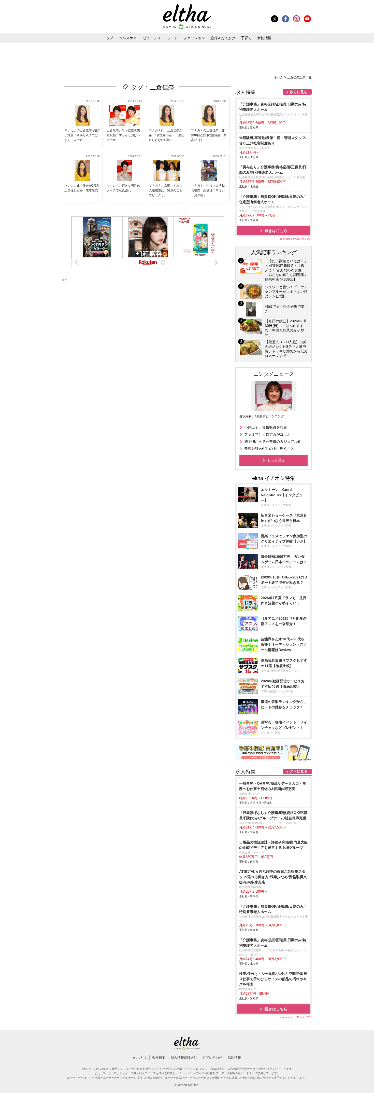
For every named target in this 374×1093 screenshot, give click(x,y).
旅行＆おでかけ (222, 38)
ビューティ (152, 38)
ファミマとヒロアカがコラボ (267, 434)
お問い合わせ (212, 1057)
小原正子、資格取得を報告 (265, 427)
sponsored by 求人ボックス (296, 238)
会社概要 (158, 1057)
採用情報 (234, 1057)
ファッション (194, 38)
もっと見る (276, 460)
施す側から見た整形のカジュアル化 (272, 441)
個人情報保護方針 (184, 1057)
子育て (246, 38)
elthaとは (140, 1057)
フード (172, 38)
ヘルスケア (128, 38)
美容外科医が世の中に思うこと (269, 449)
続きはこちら (276, 230)
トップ (108, 38)
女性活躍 (264, 38)
